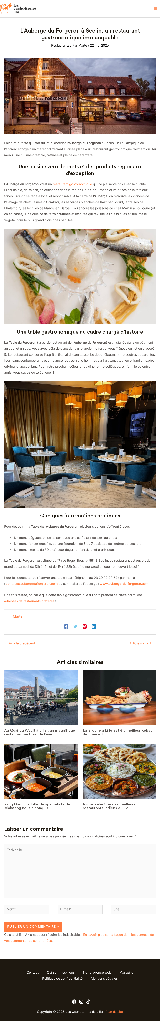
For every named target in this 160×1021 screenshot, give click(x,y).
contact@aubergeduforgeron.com (32, 584)
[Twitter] (75, 626)
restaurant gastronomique (72, 184)
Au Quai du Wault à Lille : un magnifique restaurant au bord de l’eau (39, 732)
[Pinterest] (84, 626)
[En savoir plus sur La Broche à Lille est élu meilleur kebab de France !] (119, 697)
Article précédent (20, 643)
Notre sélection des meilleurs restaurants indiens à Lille (109, 806)
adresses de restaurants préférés (29, 601)
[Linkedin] (94, 626)
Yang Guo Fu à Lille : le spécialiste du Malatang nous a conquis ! (37, 806)
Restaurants (60, 45)
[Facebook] (66, 626)
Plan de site (114, 1012)
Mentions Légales (104, 978)
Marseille (126, 972)
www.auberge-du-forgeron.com (124, 584)
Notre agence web (97, 972)
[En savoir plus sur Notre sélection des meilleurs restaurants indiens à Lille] (119, 771)
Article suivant (142, 643)
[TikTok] (88, 1001)
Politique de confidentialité (62, 978)
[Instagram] (81, 1001)
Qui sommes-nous (61, 972)
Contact (33, 972)
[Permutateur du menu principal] (155, 8)
